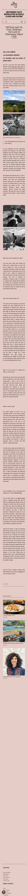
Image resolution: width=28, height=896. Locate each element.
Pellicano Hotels (6, 890)
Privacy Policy (6, 891)
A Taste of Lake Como (9, 615)
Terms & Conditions (7, 893)
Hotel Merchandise (7, 872)
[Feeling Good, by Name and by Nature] (14, 631)
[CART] (25, 21)
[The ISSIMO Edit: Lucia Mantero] (14, 662)
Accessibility (5, 895)
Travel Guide (5, 879)
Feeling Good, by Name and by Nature (13, 643)
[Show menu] (2, 21)
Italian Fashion (6, 874)
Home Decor (5, 875)
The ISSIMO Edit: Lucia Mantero (11, 676)
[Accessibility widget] (3, 892)
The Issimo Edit (6, 880)
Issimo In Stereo (6, 877)
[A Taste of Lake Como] (14, 607)
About (4, 888)
